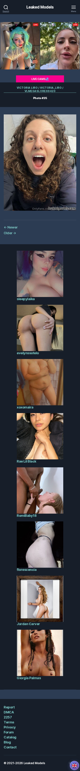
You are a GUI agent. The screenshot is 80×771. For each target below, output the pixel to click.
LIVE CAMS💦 (40, 79)
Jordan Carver (28, 624)
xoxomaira (25, 407)
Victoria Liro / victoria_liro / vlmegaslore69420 (40, 89)
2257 (8, 717)
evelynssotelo (28, 353)
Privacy (10, 727)
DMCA (9, 712)
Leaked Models (40, 7)
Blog (7, 742)
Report (9, 707)
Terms (9, 722)
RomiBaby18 (26, 516)
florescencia (26, 570)
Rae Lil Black (26, 461)
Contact (10, 747)
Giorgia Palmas (29, 678)
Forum (9, 732)
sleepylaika (26, 299)
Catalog (10, 737)
